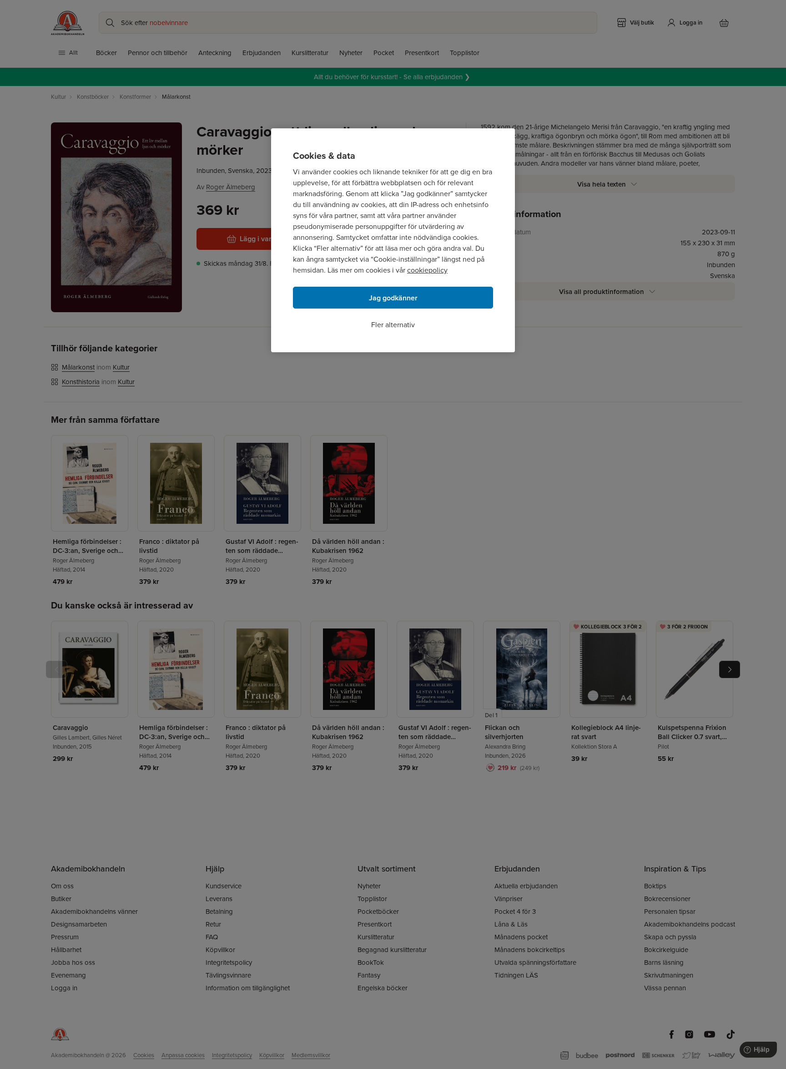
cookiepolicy (427, 270)
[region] (393, 240)
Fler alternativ (393, 324)
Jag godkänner (393, 298)
